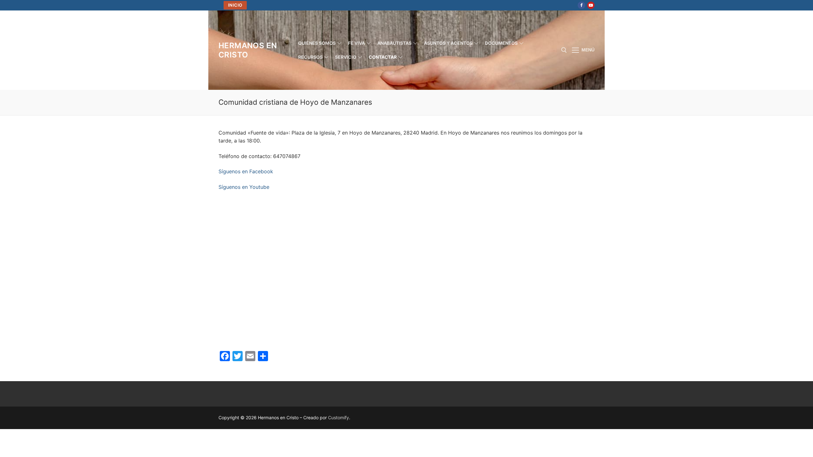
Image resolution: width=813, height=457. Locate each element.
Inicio (235, 5)
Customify (338, 417)
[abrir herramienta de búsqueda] (564, 50)
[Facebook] (581, 5)
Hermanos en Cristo (247, 50)
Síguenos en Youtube (243, 187)
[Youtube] (591, 5)
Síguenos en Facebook (245, 171)
